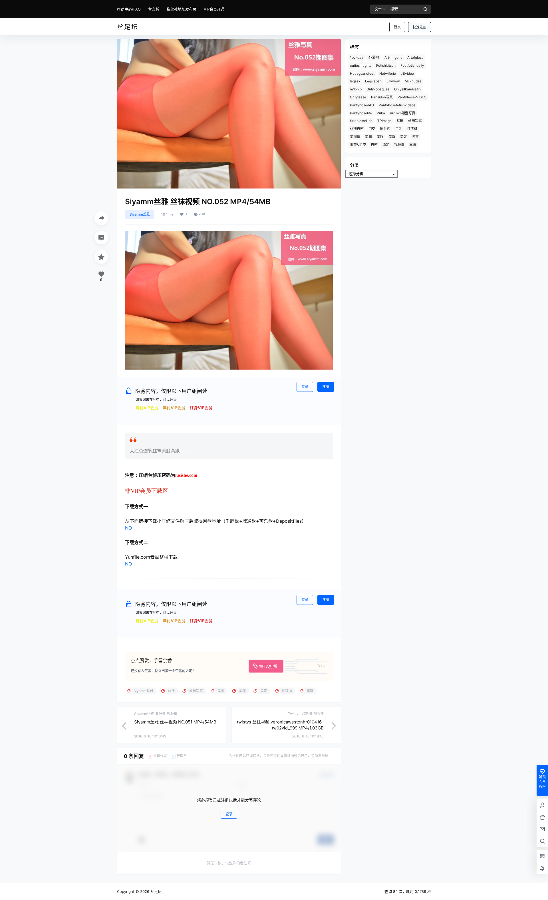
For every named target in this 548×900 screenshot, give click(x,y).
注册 (325, 386)
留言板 (153, 9)
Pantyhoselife (361, 113)
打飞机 (412, 129)
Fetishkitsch (386, 65)
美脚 (368, 137)
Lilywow (393, 81)
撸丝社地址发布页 (181, 9)
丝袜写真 (415, 121)
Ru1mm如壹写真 (402, 113)
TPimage (384, 121)
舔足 (385, 145)
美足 (403, 137)
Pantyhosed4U (362, 105)
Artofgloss (415, 57)
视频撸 (399, 145)
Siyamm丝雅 (140, 214)
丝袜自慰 (357, 129)
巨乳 (398, 129)
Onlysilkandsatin (407, 89)
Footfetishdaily (412, 65)
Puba (381, 113)
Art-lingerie (393, 57)
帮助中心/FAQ (129, 9)
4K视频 (374, 57)
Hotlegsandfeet (362, 73)
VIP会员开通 (214, 9)
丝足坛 (155, 891)
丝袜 (399, 121)
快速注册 (419, 27)
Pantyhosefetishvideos (397, 105)
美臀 (391, 137)
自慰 (374, 145)
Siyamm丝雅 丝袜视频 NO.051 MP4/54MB (175, 722)
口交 (371, 129)
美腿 (380, 137)
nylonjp (356, 89)
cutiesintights (360, 65)
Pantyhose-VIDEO (412, 97)
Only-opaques (377, 89)
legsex (355, 81)
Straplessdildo (361, 121)
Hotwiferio (387, 73)
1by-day (356, 57)
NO (128, 528)
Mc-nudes (413, 81)
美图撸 (355, 137)
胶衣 (415, 137)
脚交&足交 (358, 145)
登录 (397, 27)
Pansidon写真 (382, 97)
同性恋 (385, 129)
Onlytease (358, 97)
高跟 (412, 145)
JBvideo (407, 73)
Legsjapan (373, 81)
